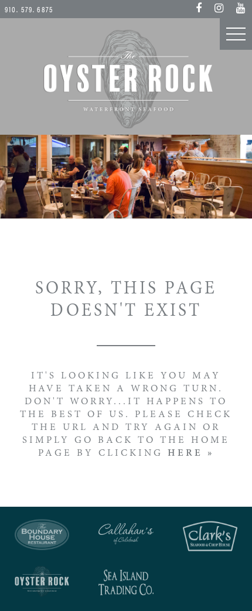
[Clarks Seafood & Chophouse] (210, 536)
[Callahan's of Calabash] (125, 533)
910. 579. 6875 (29, 9)
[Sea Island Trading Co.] (125, 582)
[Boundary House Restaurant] (42, 534)
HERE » (191, 453)
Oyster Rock (126, 79)
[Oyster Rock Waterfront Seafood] (42, 582)
